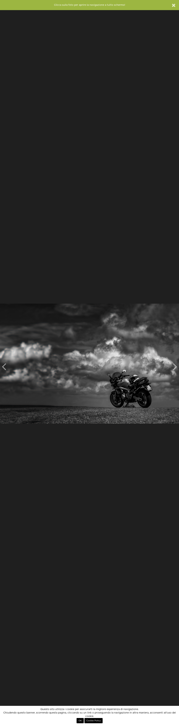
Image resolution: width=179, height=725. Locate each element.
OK (80, 721)
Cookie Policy (93, 721)
